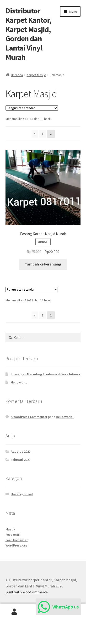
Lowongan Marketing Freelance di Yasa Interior (45, 374)
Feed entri (12, 534)
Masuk (10, 529)
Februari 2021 (21, 459)
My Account (14, 612)
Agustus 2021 (21, 451)
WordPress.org (16, 545)
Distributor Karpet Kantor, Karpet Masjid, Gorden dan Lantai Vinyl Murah (28, 34)
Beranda (17, 75)
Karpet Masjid (36, 75)
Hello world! (19, 382)
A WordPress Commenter (29, 417)
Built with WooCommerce (26, 592)
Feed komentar (16, 540)
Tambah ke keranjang (43, 264)
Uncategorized (22, 494)
